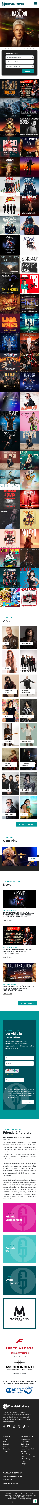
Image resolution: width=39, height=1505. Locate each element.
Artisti (5, 1439)
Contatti (5, 1451)
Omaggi (23, 1463)
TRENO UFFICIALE (19, 1357)
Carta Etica (24, 1446)
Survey (23, 1461)
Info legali (29, 1498)
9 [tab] (30, 49)
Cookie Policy (21, 1498)
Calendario (6, 1444)
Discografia (6, 1449)
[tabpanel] (19, 27)
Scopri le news (27, 1003)
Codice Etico (25, 1444)
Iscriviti (28, 1102)
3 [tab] (12, 49)
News (4, 1446)
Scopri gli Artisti (26, 824)
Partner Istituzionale (19, 1373)
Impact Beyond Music (27, 1449)
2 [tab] (9, 49)
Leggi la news (7, 920)
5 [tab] (18, 49)
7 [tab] (24, 49)
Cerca (27, 71)
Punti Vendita (25, 1441)
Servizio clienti (25, 1439)
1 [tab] (5, 49)
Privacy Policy (12, 1097)
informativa (24, 1089)
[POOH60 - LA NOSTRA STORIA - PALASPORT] (19, 27)
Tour (4, 1441)
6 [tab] (21, 49)
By (13, 1502)
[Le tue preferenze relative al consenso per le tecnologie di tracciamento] (35, 1501)
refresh (10, 1074)
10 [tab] (34, 49)
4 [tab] (15, 49)
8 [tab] (27, 49)
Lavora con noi (7, 1454)
